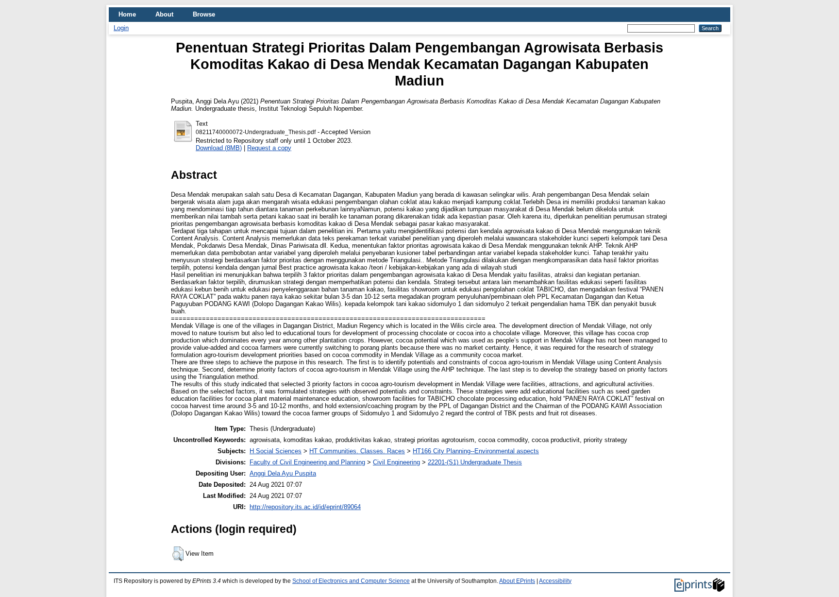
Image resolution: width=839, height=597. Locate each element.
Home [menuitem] (127, 14)
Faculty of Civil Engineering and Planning (307, 462)
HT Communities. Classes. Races (357, 451)
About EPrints (517, 581)
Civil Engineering (396, 462)
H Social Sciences (276, 451)
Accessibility (555, 581)
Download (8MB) (219, 148)
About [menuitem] (164, 14)
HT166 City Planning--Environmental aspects (476, 451)
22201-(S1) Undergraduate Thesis (475, 462)
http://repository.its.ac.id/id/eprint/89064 (305, 507)
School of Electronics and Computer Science (351, 581)
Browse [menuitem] (204, 14)
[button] (178, 553)
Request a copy (269, 148)
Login (121, 28)
